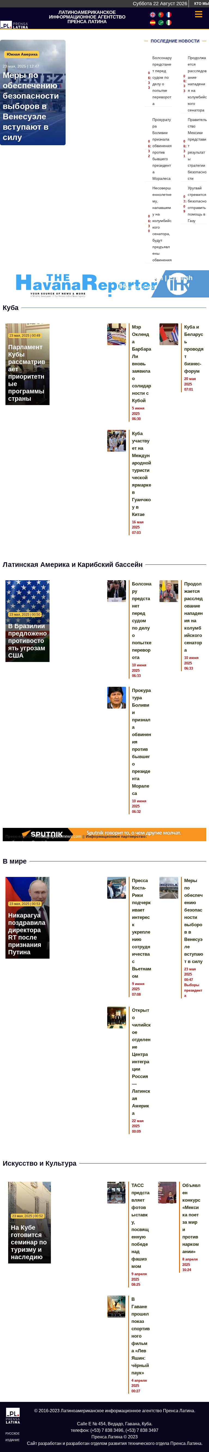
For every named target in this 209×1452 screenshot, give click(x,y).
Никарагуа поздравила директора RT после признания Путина (26, 934)
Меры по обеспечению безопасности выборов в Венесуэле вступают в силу (31, 106)
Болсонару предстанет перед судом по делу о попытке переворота (141, 620)
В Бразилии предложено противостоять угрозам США (27, 640)
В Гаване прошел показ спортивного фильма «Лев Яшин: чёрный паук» (140, 1336)
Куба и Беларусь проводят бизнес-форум (194, 349)
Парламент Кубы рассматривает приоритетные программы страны (26, 373)
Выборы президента (193, 990)
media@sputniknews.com (58, 836)
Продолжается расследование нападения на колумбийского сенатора (197, 84)
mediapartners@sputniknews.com (35, 842)
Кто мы (201, 4)
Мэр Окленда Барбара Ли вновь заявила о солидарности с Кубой (141, 363)
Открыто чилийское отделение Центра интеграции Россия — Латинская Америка (141, 1062)
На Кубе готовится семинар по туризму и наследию (29, 1242)
